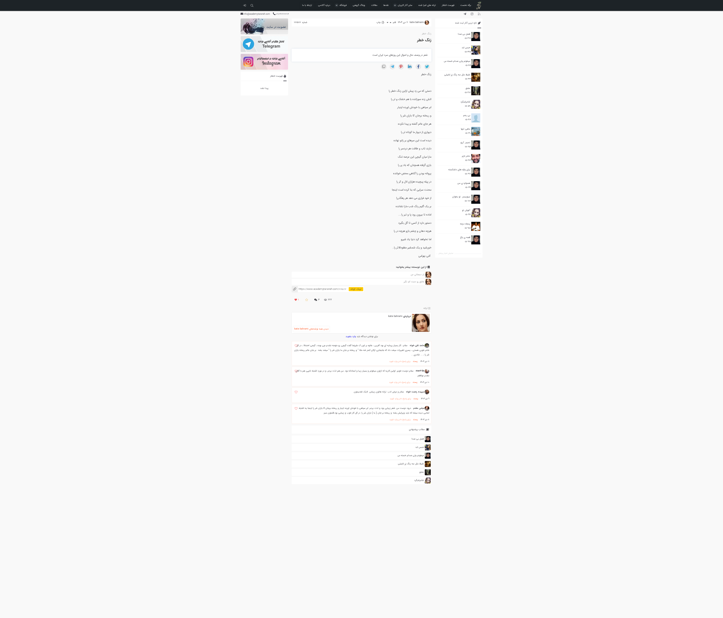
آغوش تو (466, 210)
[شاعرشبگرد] (475, 104)
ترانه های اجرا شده (427, 5)
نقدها (386, 5)
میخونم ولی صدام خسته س (457, 61)
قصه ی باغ (465, 237)
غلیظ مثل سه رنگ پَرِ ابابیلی (457, 74)
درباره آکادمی (324, 5)
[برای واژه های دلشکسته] (475, 172)
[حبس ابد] (475, 50)
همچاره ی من (464, 183)
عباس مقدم (418, 408)
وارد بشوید (351, 336)
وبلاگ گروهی (359, 5)
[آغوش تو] (475, 212)
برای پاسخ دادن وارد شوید (399, 361)
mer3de (420, 371)
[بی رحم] (475, 117)
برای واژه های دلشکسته (459, 169)
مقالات (374, 5)
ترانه (425, 308)
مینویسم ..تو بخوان (461, 196)
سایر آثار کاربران (405, 5)
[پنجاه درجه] (475, 226)
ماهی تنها (465, 129)
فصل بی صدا (464, 34)
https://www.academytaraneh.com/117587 (319, 289)
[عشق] (475, 90)
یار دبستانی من (417, 274)
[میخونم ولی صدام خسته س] (475, 63)
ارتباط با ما (307, 5)
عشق (467, 88)
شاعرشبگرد (465, 102)
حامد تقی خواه (417, 345)
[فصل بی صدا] (475, 36)
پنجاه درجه (465, 224)
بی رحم (466, 115)
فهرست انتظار (448, 5)
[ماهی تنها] (475, 131)
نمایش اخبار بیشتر (446, 253)
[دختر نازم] (475, 158)
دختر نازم (466, 156)
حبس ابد (466, 47)
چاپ (378, 22)
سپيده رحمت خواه (415, 392)
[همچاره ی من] (475, 185)
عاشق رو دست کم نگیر (414, 281)
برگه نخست (465, 5)
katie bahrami (395, 316)
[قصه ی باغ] (475, 239)
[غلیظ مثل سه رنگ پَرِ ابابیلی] (475, 77)
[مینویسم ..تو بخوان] (475, 199)
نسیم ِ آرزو (465, 142)
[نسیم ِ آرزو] (475, 145)
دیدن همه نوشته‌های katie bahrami (311, 329)
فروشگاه (343, 5)
